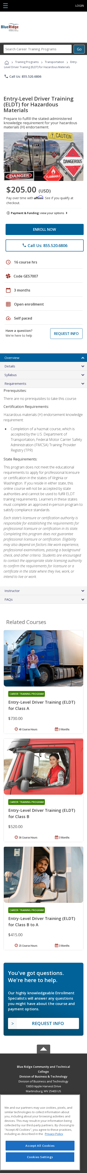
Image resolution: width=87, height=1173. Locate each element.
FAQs (8, 599)
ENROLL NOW (44, 229)
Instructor (12, 590)
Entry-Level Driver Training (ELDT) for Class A (41, 705)
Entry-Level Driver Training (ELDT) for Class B (41, 813)
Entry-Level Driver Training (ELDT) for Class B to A (41, 921)
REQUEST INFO (66, 333)
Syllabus (10, 375)
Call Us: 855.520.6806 (22, 76)
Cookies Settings (40, 1157)
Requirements (15, 383)
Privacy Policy (54, 1134)
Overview (11, 357)
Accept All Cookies (39, 1146)
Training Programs (27, 62)
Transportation (54, 62)
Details (9, 366)
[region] (40, 1132)
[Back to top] (43, 1066)
